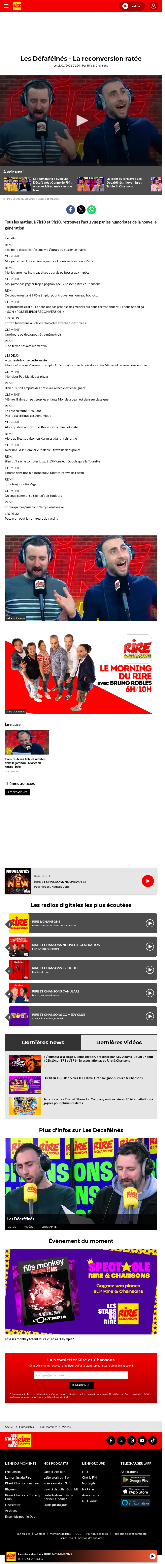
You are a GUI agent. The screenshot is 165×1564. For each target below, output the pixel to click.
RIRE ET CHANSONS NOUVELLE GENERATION (66, 945)
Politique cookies (97, 1533)
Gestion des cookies (90, 1538)
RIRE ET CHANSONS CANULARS (55, 991)
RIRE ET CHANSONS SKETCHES (55, 968)
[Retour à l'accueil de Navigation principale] (17, 6)
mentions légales (34, 1397)
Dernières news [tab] (43, 1042)
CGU (78, 1533)
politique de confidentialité (57, 1397)
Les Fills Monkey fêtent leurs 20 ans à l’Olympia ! (39, 1339)
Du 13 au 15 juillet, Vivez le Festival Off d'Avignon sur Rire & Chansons (93, 1078)
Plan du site (22, 1533)
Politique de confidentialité (129, 1533)
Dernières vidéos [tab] (119, 1042)
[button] (81, 120)
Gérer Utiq (66, 1538)
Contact (40, 1533)
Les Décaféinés (20, 1218)
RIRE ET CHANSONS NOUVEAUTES (60, 881)
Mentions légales (60, 1533)
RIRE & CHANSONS (46, 921)
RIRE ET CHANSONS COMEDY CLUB (58, 1014)
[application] (81, 120)
